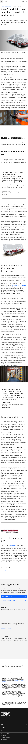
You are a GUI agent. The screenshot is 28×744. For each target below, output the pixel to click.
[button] (23, 1)
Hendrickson (13, 545)
